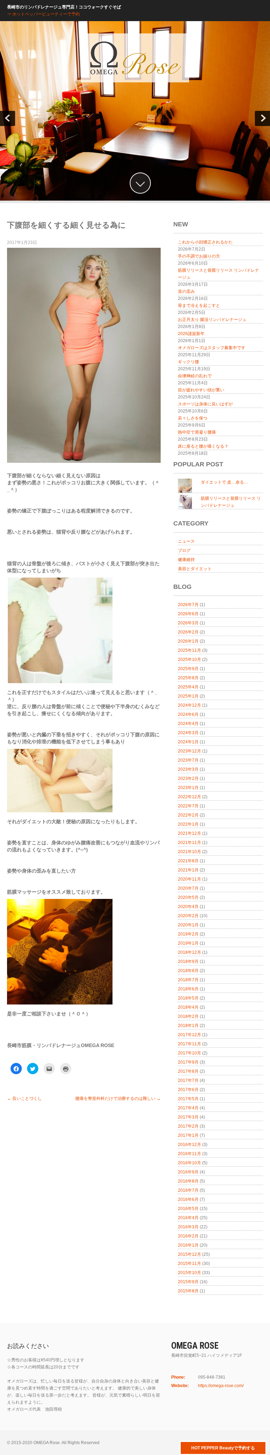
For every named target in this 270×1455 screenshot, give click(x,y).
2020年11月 (189, 879)
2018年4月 (188, 1007)
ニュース (186, 541)
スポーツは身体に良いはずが (205, 404)
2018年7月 (188, 979)
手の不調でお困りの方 (199, 256)
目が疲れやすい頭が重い (201, 390)
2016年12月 (189, 1144)
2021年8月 (188, 860)
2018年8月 (188, 970)
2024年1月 (188, 741)
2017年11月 (189, 1043)
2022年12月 (189, 796)
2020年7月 (188, 888)
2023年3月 (188, 769)
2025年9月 (188, 668)
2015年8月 (188, 1291)
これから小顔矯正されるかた (205, 242)
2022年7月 (188, 806)
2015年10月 (189, 1272)
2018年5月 (188, 998)
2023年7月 (188, 760)
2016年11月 (189, 1153)
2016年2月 (188, 1236)
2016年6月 (188, 1199)
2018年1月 (188, 1025)
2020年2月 (188, 915)
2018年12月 (189, 952)
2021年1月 (188, 870)
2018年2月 (188, 1016)
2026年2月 (188, 632)
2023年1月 (188, 787)
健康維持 (186, 559)
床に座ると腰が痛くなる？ (203, 446)
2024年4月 (188, 723)
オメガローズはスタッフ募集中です (211, 347)
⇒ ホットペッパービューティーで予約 (43, 14)
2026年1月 (188, 641)
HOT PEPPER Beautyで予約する (223, 1447)
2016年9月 (188, 1172)
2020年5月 (188, 897)
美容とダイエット (195, 568)
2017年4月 (188, 1108)
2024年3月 (188, 732)
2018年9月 (188, 961)
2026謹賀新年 (191, 333)
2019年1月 (188, 943)
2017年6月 (188, 1089)
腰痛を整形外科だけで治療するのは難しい (118, 1098)
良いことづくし (24, 1098)
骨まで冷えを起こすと (199, 305)
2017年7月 (188, 1080)
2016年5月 (188, 1208)
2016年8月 (188, 1181)
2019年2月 (188, 934)
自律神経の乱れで (195, 375)
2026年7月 (188, 604)
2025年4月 (188, 687)
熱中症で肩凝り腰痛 (197, 432)
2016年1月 (188, 1245)
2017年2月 (188, 1126)
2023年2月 (188, 778)
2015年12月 (189, 1254)
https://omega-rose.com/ (221, 1385)
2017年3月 (188, 1117)
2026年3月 (188, 623)
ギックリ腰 (188, 361)
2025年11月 (189, 650)
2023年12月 (189, 751)
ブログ (184, 550)
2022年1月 (188, 824)
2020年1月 (188, 924)
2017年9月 (188, 1062)
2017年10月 (189, 1053)
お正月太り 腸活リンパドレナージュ (212, 319)
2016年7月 (188, 1190)
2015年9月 (188, 1281)
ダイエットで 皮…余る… (224, 482)
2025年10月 (189, 659)
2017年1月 (188, 1135)
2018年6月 (188, 989)
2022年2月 (188, 815)
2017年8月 (188, 1071)
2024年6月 (188, 714)
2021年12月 (189, 833)
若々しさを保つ (192, 418)
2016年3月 (188, 1226)
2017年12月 (189, 1034)
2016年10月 (189, 1162)
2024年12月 (189, 705)
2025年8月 (188, 677)
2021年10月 (189, 851)
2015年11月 (189, 1263)
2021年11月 (189, 842)
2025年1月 (188, 696)
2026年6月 (188, 613)
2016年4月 (188, 1217)
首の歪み (186, 291)
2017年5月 (188, 1098)
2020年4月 (188, 906)
